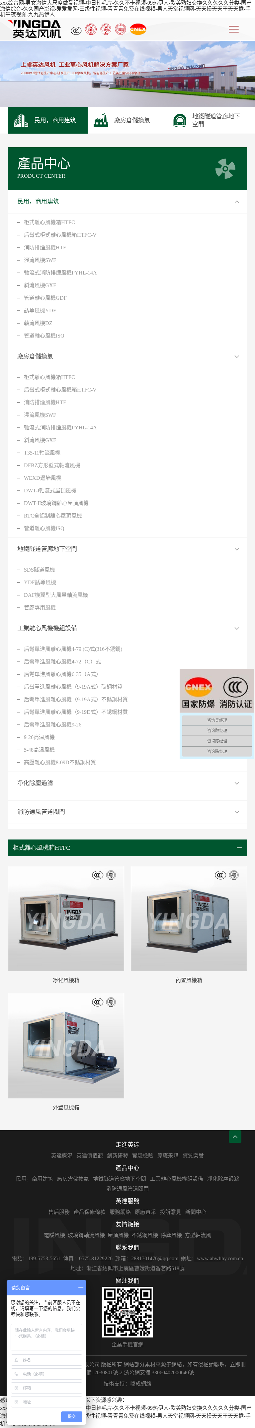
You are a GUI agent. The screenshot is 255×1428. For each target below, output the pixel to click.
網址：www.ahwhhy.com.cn (212, 1258)
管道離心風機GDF (45, 298)
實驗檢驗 (142, 1155)
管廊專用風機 (40, 607)
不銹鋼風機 (144, 1235)
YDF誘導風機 (40, 582)
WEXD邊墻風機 (42, 478)
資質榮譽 (193, 1155)
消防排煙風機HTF (45, 247)
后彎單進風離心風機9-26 (52, 724)
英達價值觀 (89, 1155)
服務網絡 (120, 1212)
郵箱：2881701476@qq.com (146, 1258)
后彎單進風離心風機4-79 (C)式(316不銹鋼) (73, 649)
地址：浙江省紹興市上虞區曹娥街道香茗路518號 (127, 1268)
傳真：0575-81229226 (88, 1258)
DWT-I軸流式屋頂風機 (50, 490)
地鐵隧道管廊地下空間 (47, 549)
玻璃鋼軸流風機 (86, 1235)
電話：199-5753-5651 (36, 1258)
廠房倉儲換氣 (35, 356)
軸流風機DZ (38, 323)
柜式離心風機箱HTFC (49, 222)
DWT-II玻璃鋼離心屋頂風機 (56, 503)
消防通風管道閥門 (41, 812)
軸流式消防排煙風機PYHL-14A (60, 273)
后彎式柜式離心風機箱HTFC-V (60, 235)
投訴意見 (170, 1212)
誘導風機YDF (40, 310)
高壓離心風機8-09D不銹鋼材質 (60, 762)
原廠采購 (168, 1155)
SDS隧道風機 (39, 570)
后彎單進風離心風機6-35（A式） (62, 674)
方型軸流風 (198, 1235)
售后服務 (59, 1212)
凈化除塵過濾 (35, 783)
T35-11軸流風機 (42, 453)
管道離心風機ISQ (44, 336)
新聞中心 (196, 1212)
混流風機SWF (40, 260)
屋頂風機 (118, 1235)
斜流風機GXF (40, 285)
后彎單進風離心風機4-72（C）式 (62, 661)
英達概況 (61, 1155)
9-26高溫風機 (39, 737)
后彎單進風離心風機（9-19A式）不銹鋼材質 (76, 699)
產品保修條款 (90, 1212)
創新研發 (117, 1155)
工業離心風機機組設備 (47, 628)
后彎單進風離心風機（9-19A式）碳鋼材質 (73, 687)
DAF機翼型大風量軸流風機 (56, 595)
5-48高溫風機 (39, 750)
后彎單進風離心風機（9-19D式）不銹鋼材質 (76, 712)
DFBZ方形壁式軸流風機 (52, 465)
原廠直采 (145, 1212)
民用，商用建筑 (38, 201)
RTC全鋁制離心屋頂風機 (53, 516)
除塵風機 (171, 1235)
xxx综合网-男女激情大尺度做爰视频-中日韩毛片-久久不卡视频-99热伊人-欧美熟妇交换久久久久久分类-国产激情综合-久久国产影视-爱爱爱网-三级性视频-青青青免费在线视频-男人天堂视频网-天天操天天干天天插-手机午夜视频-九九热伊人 (126, 8)
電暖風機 (54, 1235)
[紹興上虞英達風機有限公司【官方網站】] (34, 29)
